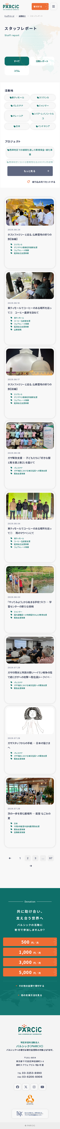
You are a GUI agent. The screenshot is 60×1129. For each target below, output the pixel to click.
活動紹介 (22, 16)
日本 (18, 126)
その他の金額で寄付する (31, 985)
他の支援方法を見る (31, 995)
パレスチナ (18, 105)
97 (51, 858)
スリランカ (44, 97)
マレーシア (18, 115)
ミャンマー (44, 105)
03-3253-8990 (32, 1072)
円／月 (30, 942)
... (43, 858)
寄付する (38, 6)
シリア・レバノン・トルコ (44, 116)
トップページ (9, 16)
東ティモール (18, 97)
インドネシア (44, 126)
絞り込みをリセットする (43, 181)
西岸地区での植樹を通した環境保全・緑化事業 (31, 152)
